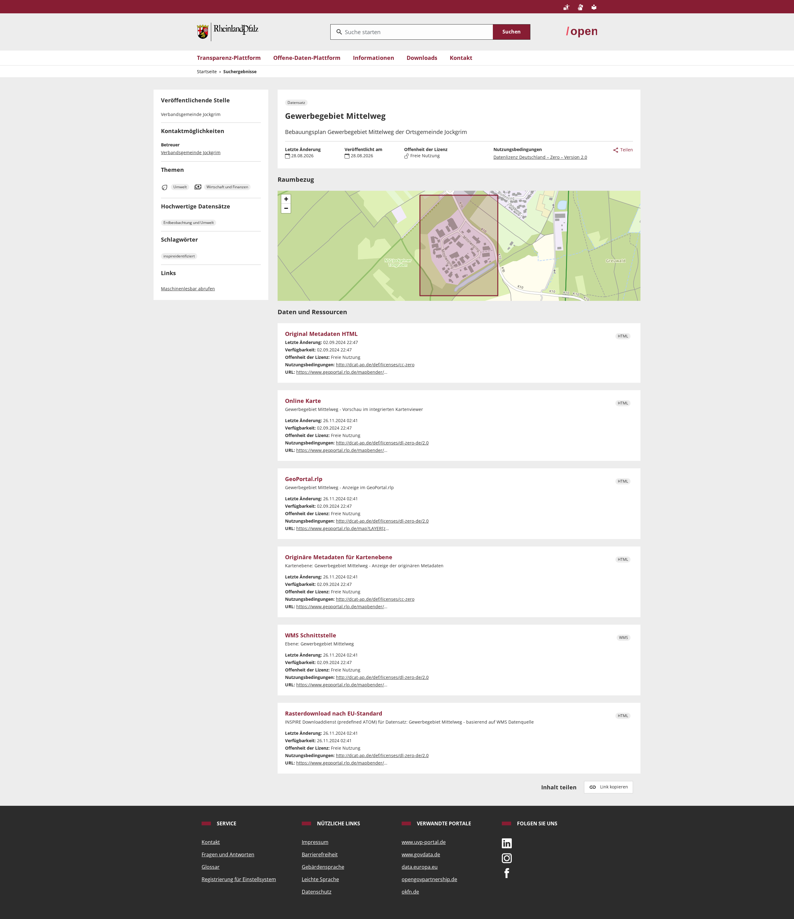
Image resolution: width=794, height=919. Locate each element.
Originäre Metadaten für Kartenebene (338, 557)
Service (226, 823)
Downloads (422, 57)
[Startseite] (227, 31)
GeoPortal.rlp (303, 479)
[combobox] (412, 32)
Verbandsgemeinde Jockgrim (191, 152)
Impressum (315, 842)
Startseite (207, 71)
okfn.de (410, 891)
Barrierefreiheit (320, 854)
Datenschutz (317, 891)
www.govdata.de (421, 854)
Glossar (211, 866)
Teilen (626, 150)
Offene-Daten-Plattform (307, 57)
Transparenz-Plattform (229, 57)
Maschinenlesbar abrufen (188, 289)
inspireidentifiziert (179, 256)
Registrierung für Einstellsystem (239, 879)
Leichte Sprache (320, 879)
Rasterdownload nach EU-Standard (333, 713)
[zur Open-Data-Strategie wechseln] (581, 31)
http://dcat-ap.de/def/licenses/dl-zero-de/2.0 (382, 443)
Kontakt (461, 57)
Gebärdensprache (323, 866)
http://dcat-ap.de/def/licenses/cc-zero (375, 365)
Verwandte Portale (443, 823)
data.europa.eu (420, 866)
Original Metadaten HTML (321, 334)
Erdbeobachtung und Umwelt (188, 222)
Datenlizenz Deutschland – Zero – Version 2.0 (540, 157)
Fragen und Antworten (228, 854)
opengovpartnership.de (429, 879)
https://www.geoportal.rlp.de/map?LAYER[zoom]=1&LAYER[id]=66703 (367, 528)
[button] (286, 199)
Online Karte (303, 401)
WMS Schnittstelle (310, 635)
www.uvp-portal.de (424, 842)
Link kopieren (614, 787)
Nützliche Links (338, 823)
